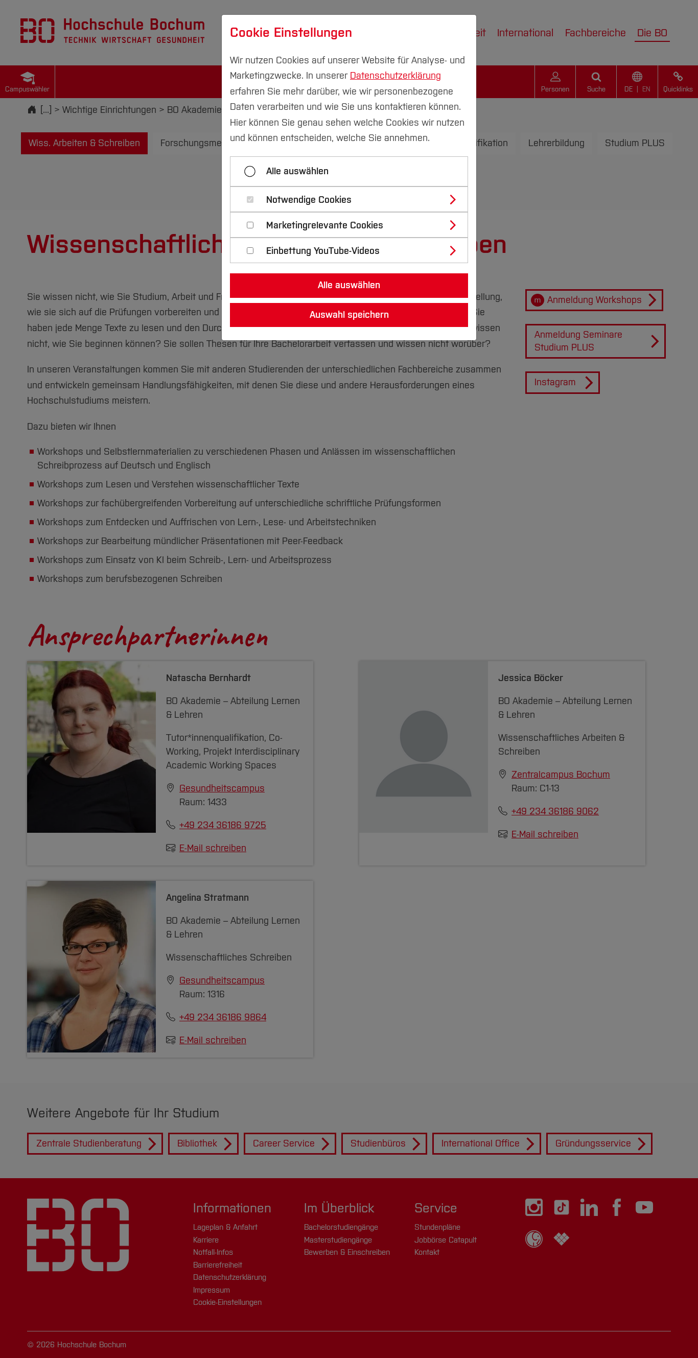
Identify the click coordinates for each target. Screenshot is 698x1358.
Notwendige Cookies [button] (309, 200)
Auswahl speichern (349, 314)
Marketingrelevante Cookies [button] (324, 225)
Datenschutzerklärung (395, 75)
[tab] (353, 199)
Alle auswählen (297, 171)
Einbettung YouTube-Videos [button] (323, 251)
